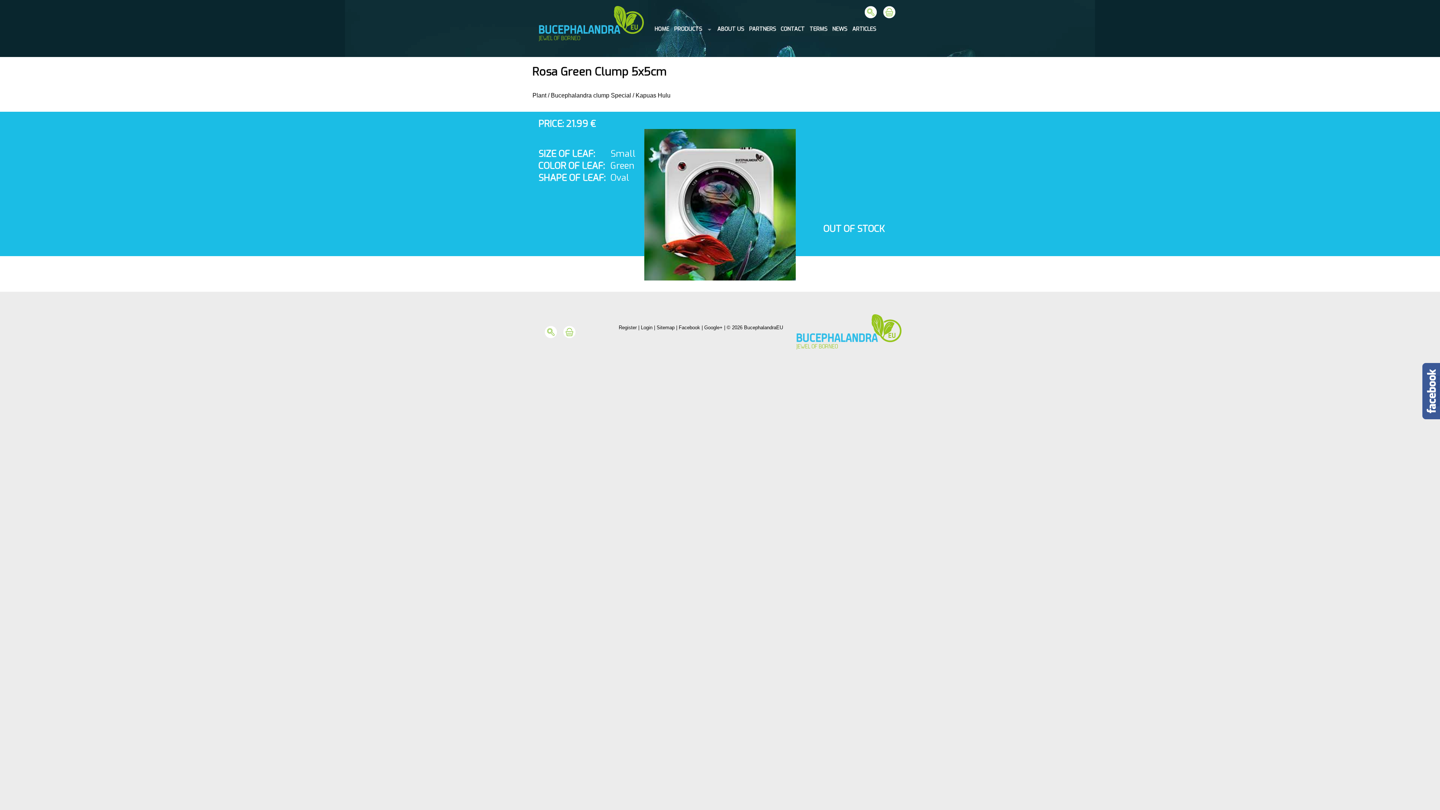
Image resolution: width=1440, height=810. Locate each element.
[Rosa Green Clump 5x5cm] (720, 278)
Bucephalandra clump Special (591, 95)
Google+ (713, 327)
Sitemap (666, 327)
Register (628, 327)
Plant (539, 95)
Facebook (689, 327)
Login (646, 327)
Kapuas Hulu (653, 95)
